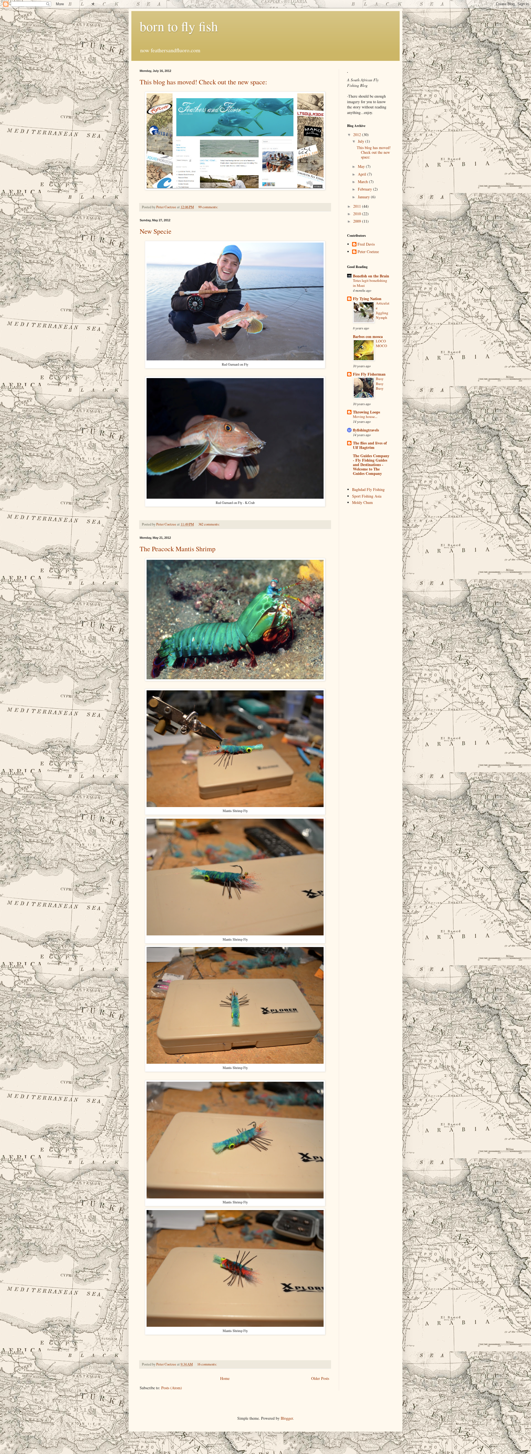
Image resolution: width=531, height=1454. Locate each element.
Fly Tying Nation (367, 298)
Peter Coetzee (368, 251)
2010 (357, 213)
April (362, 174)
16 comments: (207, 1364)
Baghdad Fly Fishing (368, 489)
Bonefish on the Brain (371, 276)
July (361, 141)
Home (225, 1378)
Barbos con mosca (368, 336)
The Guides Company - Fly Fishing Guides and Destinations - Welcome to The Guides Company (371, 464)
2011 (357, 206)
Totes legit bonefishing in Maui (370, 283)
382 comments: (209, 524)
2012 (357, 134)
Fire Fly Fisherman (369, 374)
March (363, 181)
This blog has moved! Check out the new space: (203, 81)
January (364, 196)
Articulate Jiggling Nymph (382, 310)
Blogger (287, 1418)
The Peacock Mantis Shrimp (177, 548)
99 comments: (208, 207)
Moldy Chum (362, 502)
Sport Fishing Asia (366, 496)
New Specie (155, 231)
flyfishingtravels (366, 430)
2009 (357, 221)
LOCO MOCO (381, 343)
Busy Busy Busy (380, 383)
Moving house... (365, 416)
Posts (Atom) (171, 1387)
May (362, 166)
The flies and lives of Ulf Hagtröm (370, 445)
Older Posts (320, 1378)
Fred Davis (366, 244)
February (365, 189)
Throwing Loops (366, 412)
